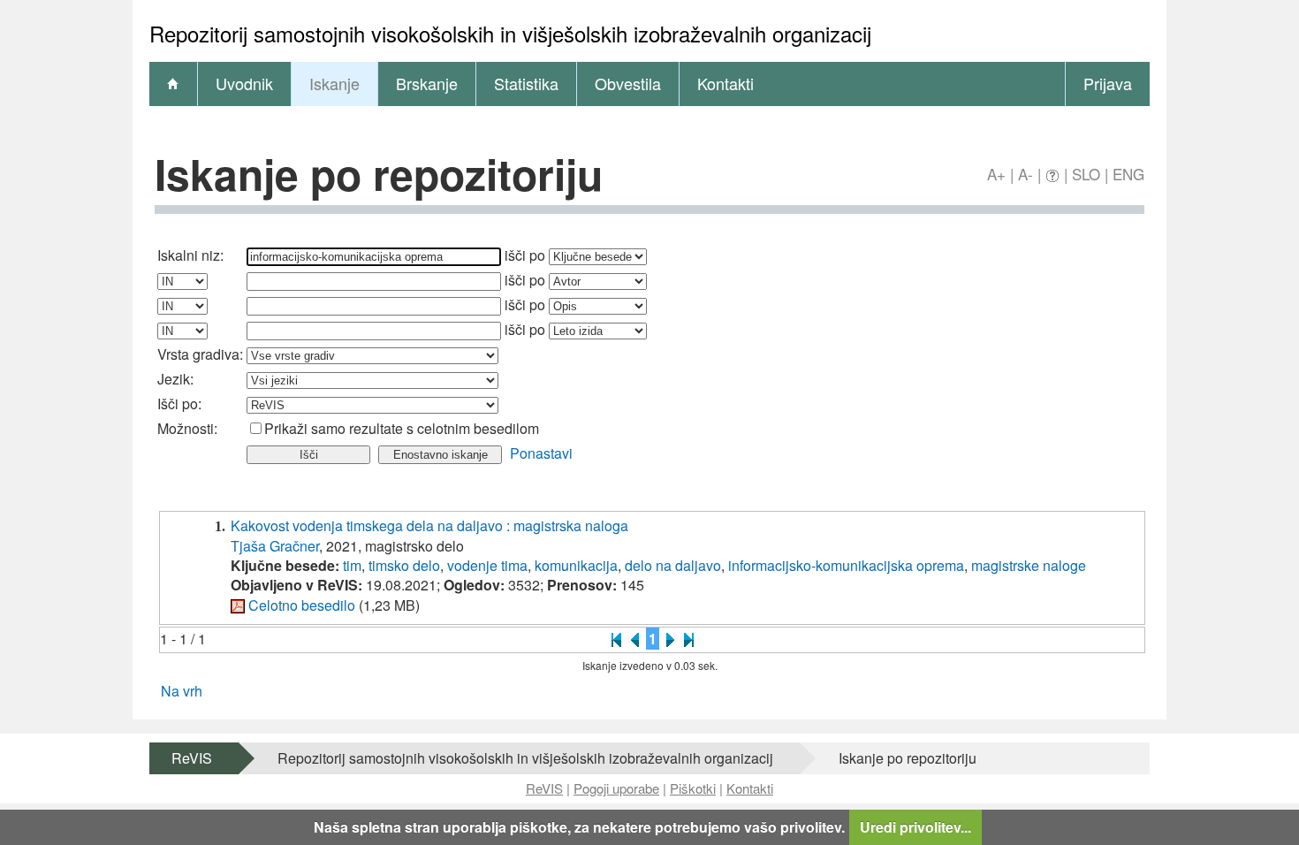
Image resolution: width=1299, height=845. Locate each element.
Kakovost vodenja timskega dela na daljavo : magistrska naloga (429, 525)
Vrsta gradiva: (200, 354)
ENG (1128, 174)
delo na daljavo (673, 565)
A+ (996, 174)
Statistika (526, 83)
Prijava (1107, 83)
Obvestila (628, 83)
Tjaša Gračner (275, 546)
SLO (1086, 174)
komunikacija (576, 565)
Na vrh (181, 691)
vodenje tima (487, 565)
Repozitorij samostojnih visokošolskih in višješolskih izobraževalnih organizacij (525, 758)
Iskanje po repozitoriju (907, 758)
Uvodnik (244, 83)
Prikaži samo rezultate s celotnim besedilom (401, 428)
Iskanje (334, 83)
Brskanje (427, 83)
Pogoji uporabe (616, 788)
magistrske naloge (1028, 565)
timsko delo (404, 565)
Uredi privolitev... (915, 827)
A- (1025, 174)
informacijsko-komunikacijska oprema (846, 565)
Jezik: (175, 379)
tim (352, 565)
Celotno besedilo (301, 605)
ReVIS (191, 758)
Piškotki (693, 788)
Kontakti (725, 83)
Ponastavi (541, 453)
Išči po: (179, 403)
